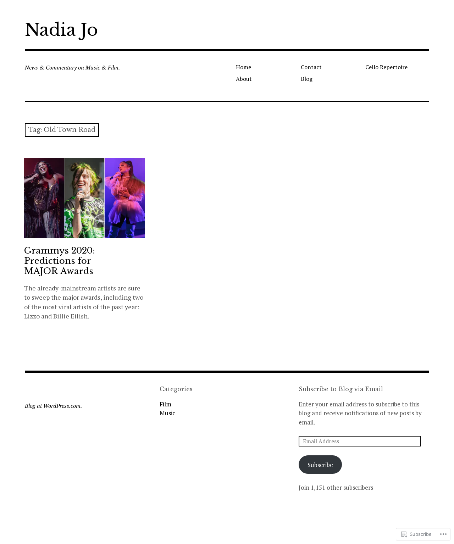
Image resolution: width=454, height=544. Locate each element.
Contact (311, 67)
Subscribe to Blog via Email (341, 389)
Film (165, 404)
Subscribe (320, 465)
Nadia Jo (61, 29)
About (244, 79)
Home (243, 67)
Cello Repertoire (386, 67)
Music (167, 413)
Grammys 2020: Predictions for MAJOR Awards (59, 260)
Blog (306, 79)
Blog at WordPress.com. (53, 406)
